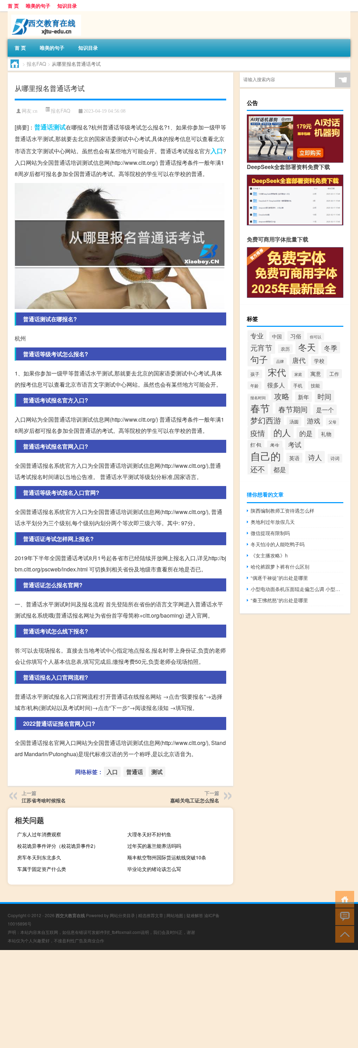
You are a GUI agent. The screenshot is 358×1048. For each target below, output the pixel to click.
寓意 (315, 373)
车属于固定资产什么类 (41, 868)
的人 (282, 432)
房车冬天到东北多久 (39, 857)
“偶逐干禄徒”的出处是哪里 (279, 577)
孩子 (254, 374)
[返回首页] (343, 899)
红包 (256, 445)
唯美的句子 (38, 5)
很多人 (276, 384)
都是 (279, 469)
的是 (306, 433)
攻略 (281, 396)
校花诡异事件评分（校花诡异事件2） (57, 845)
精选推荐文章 (150, 915)
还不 (257, 469)
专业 (257, 335)
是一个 (325, 410)
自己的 (265, 455)
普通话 (43, 127)
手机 (297, 385)
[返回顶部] (343, 934)
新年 (303, 397)
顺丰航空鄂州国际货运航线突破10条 (166, 857)
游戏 (313, 420)
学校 (319, 360)
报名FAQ (36, 63)
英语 (294, 458)
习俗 (295, 336)
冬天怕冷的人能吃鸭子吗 (278, 544)
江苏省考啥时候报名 (44, 800)
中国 (277, 336)
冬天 (307, 347)
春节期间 (293, 409)
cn (35, 111)
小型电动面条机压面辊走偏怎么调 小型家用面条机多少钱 (297, 588)
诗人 (315, 457)
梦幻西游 (265, 420)
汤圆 (294, 421)
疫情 (257, 433)
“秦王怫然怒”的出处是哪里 (279, 600)
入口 (216, 150)
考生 (275, 445)
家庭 (298, 374)
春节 (260, 408)
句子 (259, 359)
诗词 (334, 458)
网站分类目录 (122, 915)
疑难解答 (194, 915)
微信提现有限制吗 (270, 532)
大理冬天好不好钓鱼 (149, 834)
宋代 (277, 372)
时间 (324, 396)
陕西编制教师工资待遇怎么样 (282, 510)
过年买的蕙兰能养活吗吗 (154, 845)
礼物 (326, 433)
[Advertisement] (179, 999)
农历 (285, 348)
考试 (294, 444)
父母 (332, 421)
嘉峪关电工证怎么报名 (194, 800)
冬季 (330, 347)
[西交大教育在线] (44, 13)
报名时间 (258, 397)
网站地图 (174, 915)
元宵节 (261, 347)
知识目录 (67, 5)
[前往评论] (343, 916)
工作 (334, 373)
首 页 (13, 5)
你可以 (315, 336)
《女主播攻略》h (269, 555)
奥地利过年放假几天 (273, 521)
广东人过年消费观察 (39, 834)
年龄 (254, 385)
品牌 (280, 361)
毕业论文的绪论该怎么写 (154, 868)
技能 (315, 385)
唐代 (299, 360)
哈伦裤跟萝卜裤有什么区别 (280, 566)
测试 (59, 127)
